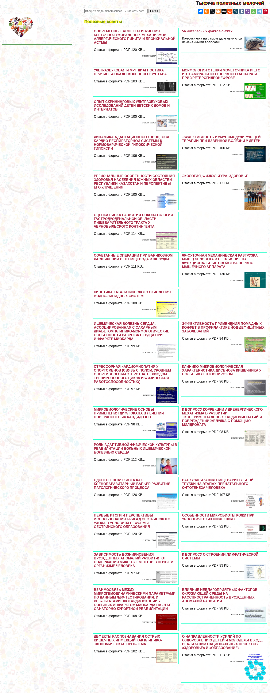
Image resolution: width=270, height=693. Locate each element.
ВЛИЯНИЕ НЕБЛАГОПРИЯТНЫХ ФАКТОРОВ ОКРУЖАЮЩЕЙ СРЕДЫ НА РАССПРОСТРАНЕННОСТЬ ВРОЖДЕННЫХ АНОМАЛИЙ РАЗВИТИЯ (220, 595)
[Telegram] (259, 11)
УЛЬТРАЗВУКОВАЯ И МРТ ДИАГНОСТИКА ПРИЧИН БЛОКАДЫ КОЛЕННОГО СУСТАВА (130, 72)
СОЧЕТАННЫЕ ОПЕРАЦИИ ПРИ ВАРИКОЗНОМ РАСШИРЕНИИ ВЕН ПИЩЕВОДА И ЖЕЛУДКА (133, 257)
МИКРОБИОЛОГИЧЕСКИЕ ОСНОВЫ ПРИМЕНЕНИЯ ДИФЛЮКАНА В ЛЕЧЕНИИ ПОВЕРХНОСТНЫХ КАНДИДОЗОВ (129, 413)
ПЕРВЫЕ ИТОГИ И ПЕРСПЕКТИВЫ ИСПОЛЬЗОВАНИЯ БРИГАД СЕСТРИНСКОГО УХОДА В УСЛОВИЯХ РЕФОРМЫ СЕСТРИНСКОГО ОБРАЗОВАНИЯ (132, 521)
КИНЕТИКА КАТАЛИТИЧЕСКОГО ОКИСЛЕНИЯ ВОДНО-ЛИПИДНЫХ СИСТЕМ (132, 294)
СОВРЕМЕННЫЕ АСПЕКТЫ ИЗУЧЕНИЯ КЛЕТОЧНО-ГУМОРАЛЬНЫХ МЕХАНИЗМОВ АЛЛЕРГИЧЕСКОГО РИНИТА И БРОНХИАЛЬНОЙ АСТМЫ (135, 36)
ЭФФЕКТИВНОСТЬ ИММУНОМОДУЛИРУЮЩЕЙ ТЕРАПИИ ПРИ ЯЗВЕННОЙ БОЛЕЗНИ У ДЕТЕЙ (221, 139)
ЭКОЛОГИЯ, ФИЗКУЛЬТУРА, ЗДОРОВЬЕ (215, 176)
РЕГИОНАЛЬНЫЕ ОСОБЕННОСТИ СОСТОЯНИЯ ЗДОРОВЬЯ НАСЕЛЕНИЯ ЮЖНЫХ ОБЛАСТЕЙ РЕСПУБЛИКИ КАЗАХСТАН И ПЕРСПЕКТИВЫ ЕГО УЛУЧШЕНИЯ (134, 181)
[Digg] (224, 11)
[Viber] (247, 11)
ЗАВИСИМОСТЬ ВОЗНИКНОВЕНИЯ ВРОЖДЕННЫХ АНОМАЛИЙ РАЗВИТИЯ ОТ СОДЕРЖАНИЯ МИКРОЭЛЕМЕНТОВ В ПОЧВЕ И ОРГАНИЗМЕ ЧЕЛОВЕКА (133, 560)
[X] (212, 11)
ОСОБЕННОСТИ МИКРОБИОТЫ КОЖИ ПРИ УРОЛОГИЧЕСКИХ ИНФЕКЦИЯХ (218, 517)
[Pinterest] (265, 11)
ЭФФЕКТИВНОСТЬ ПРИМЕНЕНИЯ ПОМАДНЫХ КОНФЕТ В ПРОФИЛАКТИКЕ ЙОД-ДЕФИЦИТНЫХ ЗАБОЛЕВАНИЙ (223, 327)
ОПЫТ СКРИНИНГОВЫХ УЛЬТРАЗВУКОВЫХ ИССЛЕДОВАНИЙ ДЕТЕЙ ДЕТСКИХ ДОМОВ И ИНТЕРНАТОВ (132, 105)
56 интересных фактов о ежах (207, 31)
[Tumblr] (241, 11)
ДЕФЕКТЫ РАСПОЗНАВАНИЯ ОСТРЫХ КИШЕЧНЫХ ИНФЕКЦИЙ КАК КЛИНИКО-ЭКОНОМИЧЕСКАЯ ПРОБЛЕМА (128, 640)
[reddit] (229, 11)
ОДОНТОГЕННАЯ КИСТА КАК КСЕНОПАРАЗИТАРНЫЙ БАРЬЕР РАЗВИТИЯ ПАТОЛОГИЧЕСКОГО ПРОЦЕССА (132, 483)
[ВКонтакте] (200, 11)
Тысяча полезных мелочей (233, 3)
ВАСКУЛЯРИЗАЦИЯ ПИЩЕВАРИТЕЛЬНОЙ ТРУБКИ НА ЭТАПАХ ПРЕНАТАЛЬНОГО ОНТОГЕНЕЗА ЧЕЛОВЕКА (218, 483)
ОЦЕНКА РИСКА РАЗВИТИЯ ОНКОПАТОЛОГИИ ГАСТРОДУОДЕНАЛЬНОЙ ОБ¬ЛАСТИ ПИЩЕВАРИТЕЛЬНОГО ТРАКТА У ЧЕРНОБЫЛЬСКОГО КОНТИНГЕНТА (133, 220)
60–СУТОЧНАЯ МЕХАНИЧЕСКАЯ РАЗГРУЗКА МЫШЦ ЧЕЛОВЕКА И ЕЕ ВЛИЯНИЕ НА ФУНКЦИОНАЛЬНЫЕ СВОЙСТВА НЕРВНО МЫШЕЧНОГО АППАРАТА (220, 261)
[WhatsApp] (253, 11)
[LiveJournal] (235, 11)
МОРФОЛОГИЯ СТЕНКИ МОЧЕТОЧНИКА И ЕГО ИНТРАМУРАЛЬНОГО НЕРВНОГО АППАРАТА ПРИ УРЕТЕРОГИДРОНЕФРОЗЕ (221, 74)
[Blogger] (218, 11)
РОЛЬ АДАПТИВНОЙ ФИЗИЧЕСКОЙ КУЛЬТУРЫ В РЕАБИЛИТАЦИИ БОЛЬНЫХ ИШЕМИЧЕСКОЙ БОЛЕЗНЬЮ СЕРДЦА (135, 448)
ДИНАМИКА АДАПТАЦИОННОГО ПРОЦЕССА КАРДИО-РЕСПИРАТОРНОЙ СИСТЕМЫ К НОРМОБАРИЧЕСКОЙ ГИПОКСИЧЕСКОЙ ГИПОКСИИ (131, 142)
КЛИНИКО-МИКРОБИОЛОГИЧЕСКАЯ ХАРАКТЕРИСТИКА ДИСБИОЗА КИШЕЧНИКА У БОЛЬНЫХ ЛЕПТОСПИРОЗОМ (221, 370)
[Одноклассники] (206, 11)
